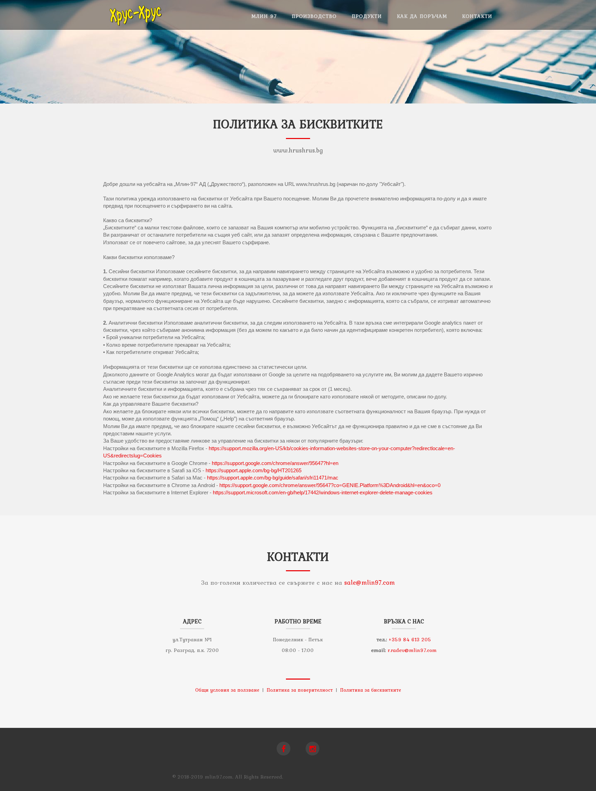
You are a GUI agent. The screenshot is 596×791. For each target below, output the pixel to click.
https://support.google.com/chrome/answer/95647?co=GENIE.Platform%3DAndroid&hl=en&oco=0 (329, 485)
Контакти (477, 16)
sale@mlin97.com (369, 582)
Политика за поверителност (300, 689)
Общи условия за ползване (227, 689)
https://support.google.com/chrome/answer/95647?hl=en (275, 463)
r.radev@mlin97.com (412, 650)
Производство (314, 16)
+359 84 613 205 (410, 639)
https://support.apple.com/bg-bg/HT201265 (253, 470)
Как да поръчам (422, 16)
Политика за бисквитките (370, 689)
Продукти (367, 16)
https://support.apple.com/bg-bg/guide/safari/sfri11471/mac (272, 478)
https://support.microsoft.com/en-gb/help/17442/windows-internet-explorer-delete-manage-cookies (323, 492)
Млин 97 (264, 16)
